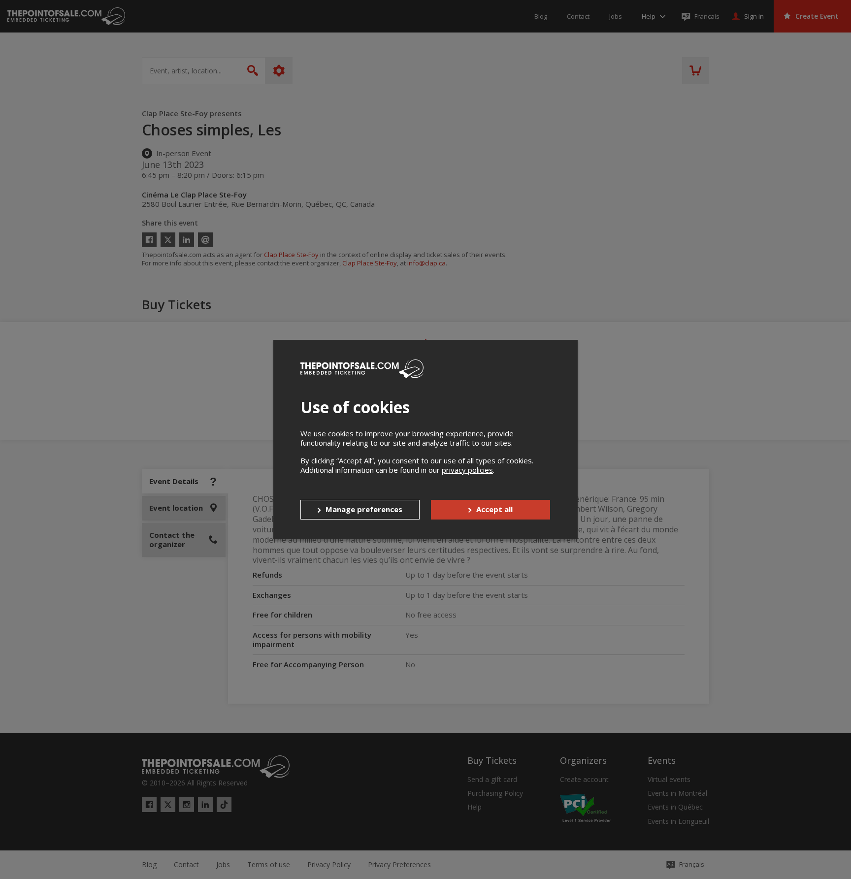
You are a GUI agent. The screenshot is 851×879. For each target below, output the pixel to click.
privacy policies (467, 470)
